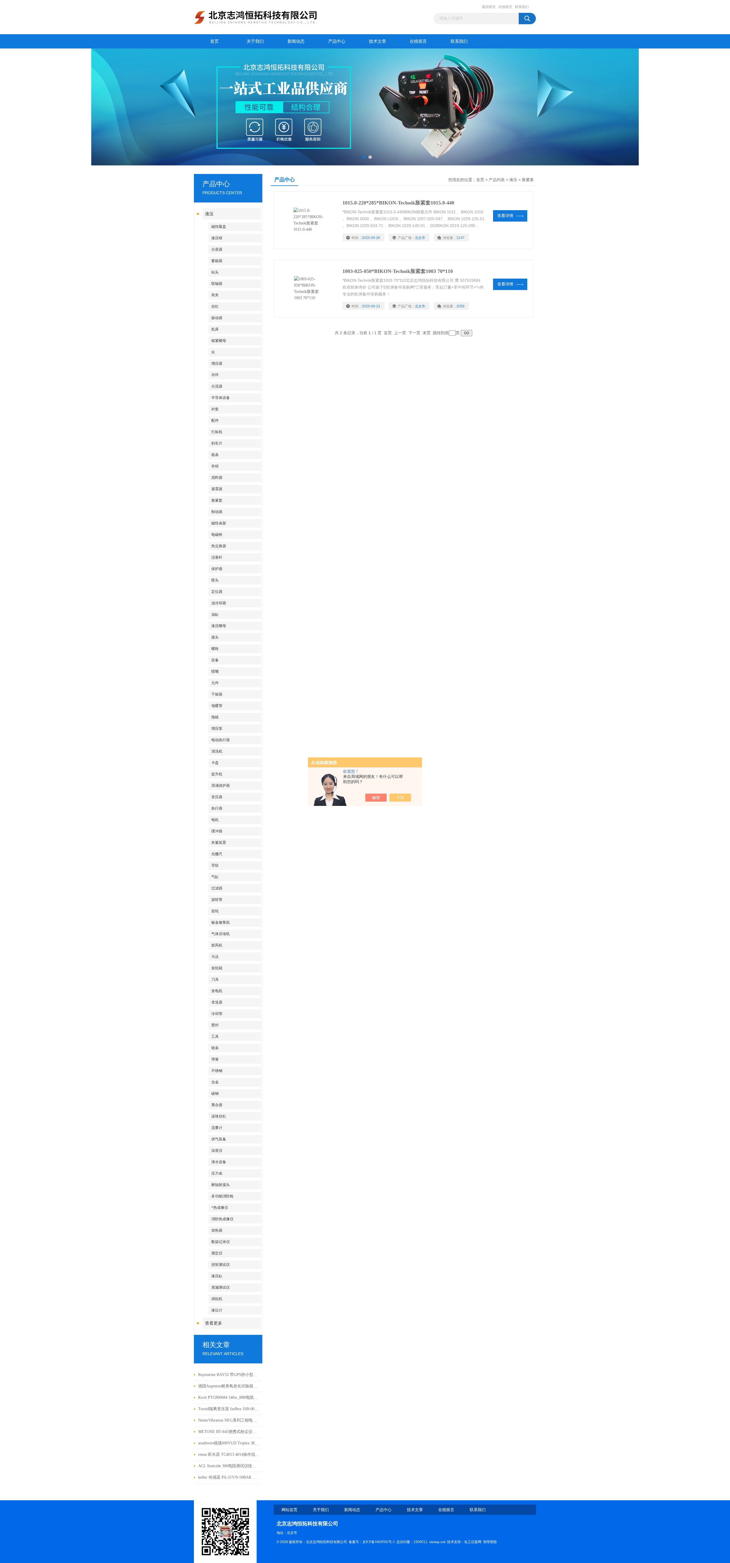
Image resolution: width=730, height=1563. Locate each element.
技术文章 (377, 41)
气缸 (215, 877)
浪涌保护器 (220, 785)
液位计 (216, 1310)
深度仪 (216, 1150)
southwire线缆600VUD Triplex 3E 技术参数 (228, 1443)
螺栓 (215, 648)
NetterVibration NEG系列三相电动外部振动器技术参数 (228, 1420)
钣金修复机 (220, 922)
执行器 (216, 808)
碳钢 (215, 1093)
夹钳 (215, 466)
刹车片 (216, 443)
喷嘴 (215, 671)
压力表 (216, 1173)
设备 (215, 660)
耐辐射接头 (220, 1185)
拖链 (215, 717)
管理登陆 (490, 1542)
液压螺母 (218, 626)
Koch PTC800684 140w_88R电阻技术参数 (228, 1397)
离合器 (216, 1105)
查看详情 (505, 216)
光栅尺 (216, 854)
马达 (215, 956)
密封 (215, 1025)
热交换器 (218, 546)
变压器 (216, 797)
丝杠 (215, 306)
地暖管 (216, 706)
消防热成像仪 (222, 1219)
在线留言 (505, 7)
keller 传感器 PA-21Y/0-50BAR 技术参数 (228, 1477)
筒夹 (215, 295)
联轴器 (216, 283)
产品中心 (336, 41)
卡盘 (215, 763)
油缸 (215, 614)
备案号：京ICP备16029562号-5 (372, 1542)
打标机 (216, 432)
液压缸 (216, 1276)
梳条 (215, 455)
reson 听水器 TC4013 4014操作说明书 (228, 1454)
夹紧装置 (218, 842)
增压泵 (216, 728)
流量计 (216, 1128)
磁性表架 (218, 523)
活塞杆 (216, 557)
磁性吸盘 (218, 226)
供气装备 (218, 1139)
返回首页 (489, 7)
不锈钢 (216, 1071)
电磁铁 (216, 534)
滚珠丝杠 (218, 1116)
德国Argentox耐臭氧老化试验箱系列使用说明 (228, 1386)
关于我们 (255, 41)
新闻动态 (296, 41)
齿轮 (215, 911)
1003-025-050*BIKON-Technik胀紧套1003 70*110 (397, 271)
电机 (215, 820)
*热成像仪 (219, 1207)
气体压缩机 (220, 934)
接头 (215, 637)
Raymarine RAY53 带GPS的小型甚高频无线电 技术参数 (228, 1375)
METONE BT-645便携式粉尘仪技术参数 (228, 1432)
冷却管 (216, 1013)
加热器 (216, 1230)
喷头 (215, 580)
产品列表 (497, 180)
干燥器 (216, 694)
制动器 (216, 512)
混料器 (216, 477)
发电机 (216, 991)
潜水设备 (218, 1162)
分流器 (216, 386)
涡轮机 (216, 1299)
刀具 (215, 979)
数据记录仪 (220, 1242)
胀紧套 (216, 500)
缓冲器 (216, 831)
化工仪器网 (472, 1542)
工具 (215, 1036)
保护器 (216, 569)
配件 (215, 420)
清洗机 (216, 751)
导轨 (215, 865)
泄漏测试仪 (220, 1287)
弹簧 (215, 1059)
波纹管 (216, 899)
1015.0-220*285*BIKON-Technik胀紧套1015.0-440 (398, 203)
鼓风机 (216, 945)
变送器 (216, 1002)
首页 (214, 41)
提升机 (216, 774)
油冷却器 (218, 603)
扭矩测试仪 (220, 1264)
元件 (215, 683)
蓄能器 (216, 261)
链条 (215, 1048)
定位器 (216, 591)
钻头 (215, 272)
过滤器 (216, 888)
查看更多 (213, 1323)
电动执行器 (220, 740)
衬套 (215, 409)
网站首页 (289, 1510)
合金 (215, 1082)
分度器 (216, 249)
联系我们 (522, 7)
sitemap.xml (437, 1542)
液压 (209, 214)
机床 (215, 329)
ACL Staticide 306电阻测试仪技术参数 (228, 1466)
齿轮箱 (216, 968)
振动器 (216, 318)
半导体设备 (220, 398)
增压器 (216, 363)
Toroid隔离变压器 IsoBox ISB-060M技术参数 (228, 1409)
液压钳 (216, 238)
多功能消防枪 (222, 1196)
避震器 (216, 489)
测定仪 (216, 1253)
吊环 (215, 375)
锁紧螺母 (218, 340)
